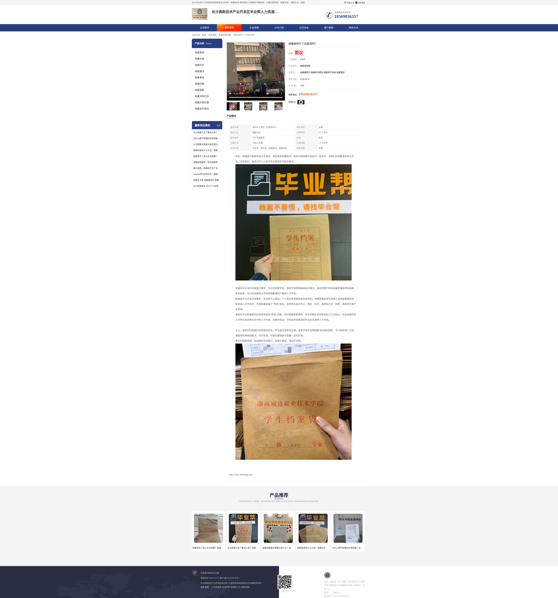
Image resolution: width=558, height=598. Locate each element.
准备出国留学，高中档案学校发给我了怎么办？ (207, 162)
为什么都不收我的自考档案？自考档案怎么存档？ (207, 138)
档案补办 (199, 65)
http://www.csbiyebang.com (241, 475)
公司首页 (204, 27)
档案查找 (199, 77)
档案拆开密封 (202, 109)
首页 (204, 35)
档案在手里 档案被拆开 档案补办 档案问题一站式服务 (207, 180)
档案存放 (199, 59)
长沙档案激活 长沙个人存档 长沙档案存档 (207, 186)
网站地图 (246, 587)
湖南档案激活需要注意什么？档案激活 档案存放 (249, 548)
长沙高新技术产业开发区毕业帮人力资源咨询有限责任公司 (225, 583)
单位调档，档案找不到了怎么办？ (207, 168)
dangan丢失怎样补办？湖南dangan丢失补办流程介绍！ (207, 174)
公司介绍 (279, 27)
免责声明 (226, 587)
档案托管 (199, 84)
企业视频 (254, 27)
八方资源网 (216, 587)
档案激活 (199, 71)
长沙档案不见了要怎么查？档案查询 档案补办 (207, 132)
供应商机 (229, 27)
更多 (219, 125)
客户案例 (328, 27)
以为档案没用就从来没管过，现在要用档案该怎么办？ (207, 144)
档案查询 (199, 52)
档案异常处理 (225, 35)
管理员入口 (236, 587)
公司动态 (303, 27)
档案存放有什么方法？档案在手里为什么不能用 (207, 150)
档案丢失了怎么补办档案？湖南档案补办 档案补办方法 (207, 156)
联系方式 (353, 27)
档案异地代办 (202, 96)
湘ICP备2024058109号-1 (230, 578)
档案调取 (199, 90)
